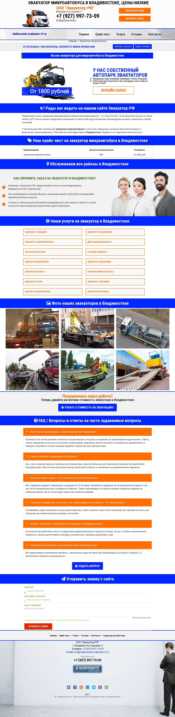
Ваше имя (29, 587)
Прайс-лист (102, 34)
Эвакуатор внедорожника (37, 291)
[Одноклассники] (81, 687)
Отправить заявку (38, 626)
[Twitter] (93, 687)
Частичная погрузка (35, 252)
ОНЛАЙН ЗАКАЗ (113, 90)
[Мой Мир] (87, 687)
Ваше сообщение (32, 605)
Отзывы (136, 34)
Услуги (120, 34)
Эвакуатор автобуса (35, 272)
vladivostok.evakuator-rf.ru (29, 34)
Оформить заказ (135, 18)
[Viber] (100, 687)
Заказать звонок (122, 46)
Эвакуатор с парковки (98, 281)
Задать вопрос (142, 46)
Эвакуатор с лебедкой (36, 232)
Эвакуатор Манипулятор (37, 262)
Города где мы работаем (114, 636)
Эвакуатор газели (33, 281)
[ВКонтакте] (68, 687)
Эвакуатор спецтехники (99, 262)
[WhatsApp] (106, 687)
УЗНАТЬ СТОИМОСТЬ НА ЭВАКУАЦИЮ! (89, 407)
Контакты (154, 34)
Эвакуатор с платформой (99, 232)
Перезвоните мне (135, 10)
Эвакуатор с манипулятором (39, 242)
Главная (84, 34)
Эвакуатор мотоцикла (98, 291)
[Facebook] (75, 687)
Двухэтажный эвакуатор (99, 242)
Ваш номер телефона (34, 596)
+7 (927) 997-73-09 (77, 16)
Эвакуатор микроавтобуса (100, 272)
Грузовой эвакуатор (97, 252)
